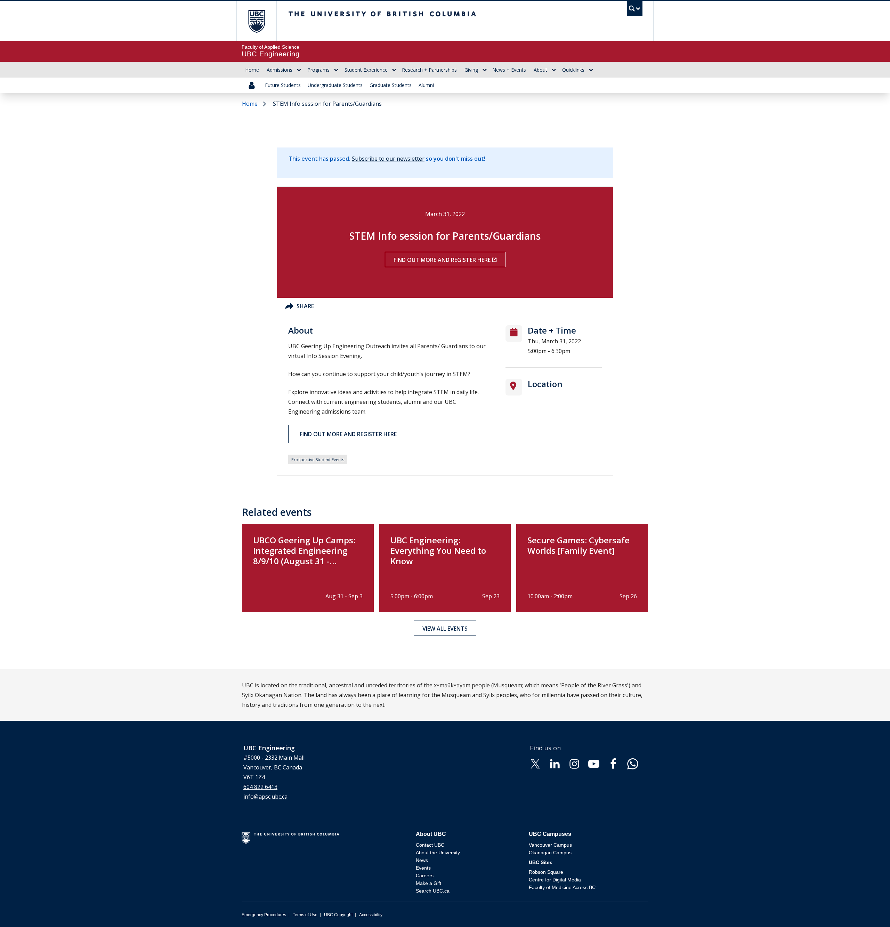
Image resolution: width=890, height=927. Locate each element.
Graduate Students (391, 85)
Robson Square (546, 872)
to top (868, 909)
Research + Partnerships (429, 69)
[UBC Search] (634, 10)
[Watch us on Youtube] (593, 763)
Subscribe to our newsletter (388, 158)
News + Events (509, 69)
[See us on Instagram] (574, 763)
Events (423, 868)
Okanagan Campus (550, 852)
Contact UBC (430, 845)
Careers (425, 875)
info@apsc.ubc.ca (265, 796)
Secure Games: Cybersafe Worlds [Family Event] (578, 545)
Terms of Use (305, 914)
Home (252, 69)
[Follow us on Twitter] (535, 763)
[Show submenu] (299, 70)
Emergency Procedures (264, 914)
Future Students (283, 85)
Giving (471, 69)
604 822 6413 (260, 787)
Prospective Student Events (317, 460)
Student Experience (366, 69)
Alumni (426, 85)
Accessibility (370, 914)
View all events (445, 628)
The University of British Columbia (256, 21)
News (422, 860)
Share (305, 306)
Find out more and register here (442, 260)
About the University (438, 852)
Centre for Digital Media (555, 879)
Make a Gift (428, 883)
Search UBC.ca (433, 891)
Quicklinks (573, 69)
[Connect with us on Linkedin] (554, 763)
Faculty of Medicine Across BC (562, 887)
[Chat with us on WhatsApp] (632, 763)
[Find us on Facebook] (613, 763)
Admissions (279, 69)
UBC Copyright (338, 914)
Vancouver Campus (550, 845)
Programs (318, 69)
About (540, 69)
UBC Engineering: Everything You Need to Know (438, 550)
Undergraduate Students (335, 85)
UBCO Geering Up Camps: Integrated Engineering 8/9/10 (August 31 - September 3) (304, 555)
